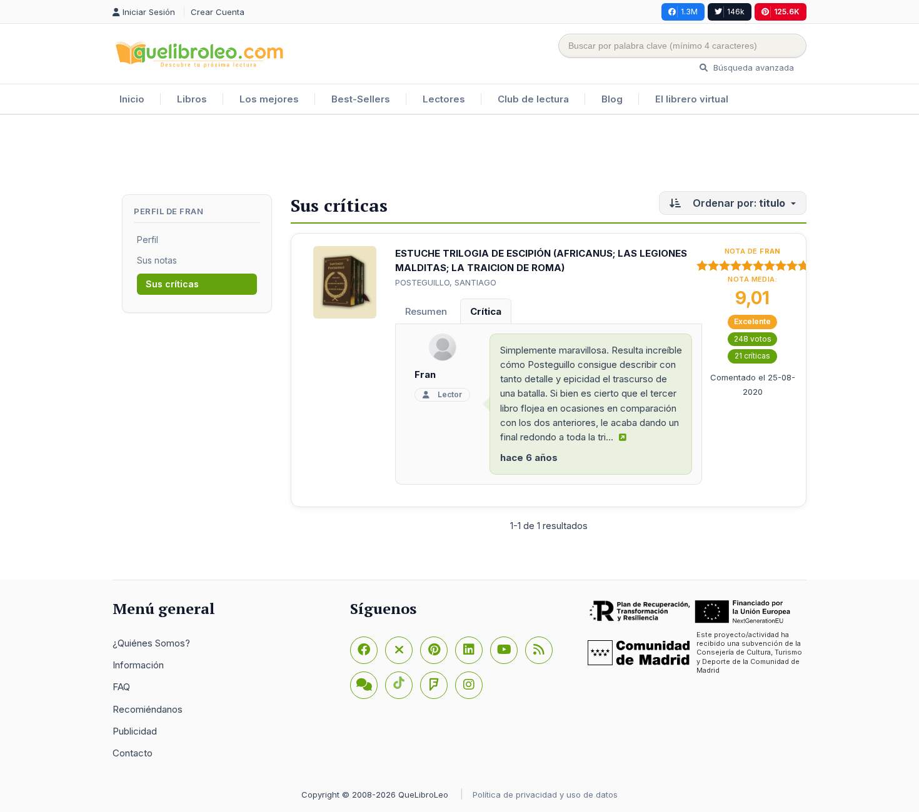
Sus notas (157, 260)
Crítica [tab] (485, 311)
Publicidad (135, 731)
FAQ (121, 687)
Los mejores (269, 99)
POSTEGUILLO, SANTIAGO (445, 282)
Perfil (147, 239)
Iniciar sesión (150, 12)
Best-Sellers (360, 99)
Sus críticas (172, 284)
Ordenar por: (737, 203)
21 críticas (752, 355)
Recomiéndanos (148, 709)
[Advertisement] (459, 155)
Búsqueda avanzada (752, 67)
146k (736, 11)
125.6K (787, 11)
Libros (192, 99)
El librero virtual (691, 99)
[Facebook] (364, 650)
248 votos (752, 339)
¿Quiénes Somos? (151, 643)
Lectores (444, 99)
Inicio (131, 99)
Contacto (133, 753)
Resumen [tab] (426, 311)
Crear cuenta (217, 12)
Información (138, 665)
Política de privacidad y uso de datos (545, 795)
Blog (612, 99)
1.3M (689, 11)
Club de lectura (533, 99)
